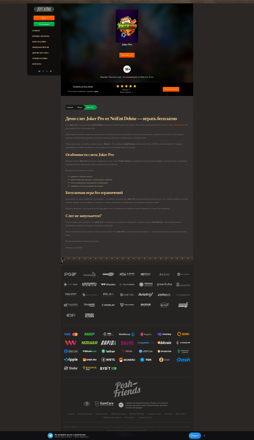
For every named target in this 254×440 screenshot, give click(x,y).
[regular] (126, 86)
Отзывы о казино (39, 58)
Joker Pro (90, 107)
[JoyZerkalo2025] (51, 71)
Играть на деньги (171, 89)
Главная (36, 31)
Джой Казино (179, 125)
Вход (44, 18)
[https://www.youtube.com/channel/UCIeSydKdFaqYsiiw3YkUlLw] (39, 71)
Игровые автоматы (40, 36)
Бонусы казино (39, 42)
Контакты (36, 64)
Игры (80, 107)
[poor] (122, 86)
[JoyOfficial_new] (47, 71)
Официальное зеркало (112, 417)
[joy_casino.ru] (43, 71)
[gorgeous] (134, 86)
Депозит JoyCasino (40, 53)
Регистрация (44, 24)
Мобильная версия (40, 47)
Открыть (195, 435)
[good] (130, 86)
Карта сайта (180, 413)
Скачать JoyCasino (145, 417)
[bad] (117, 86)
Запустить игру (127, 55)
